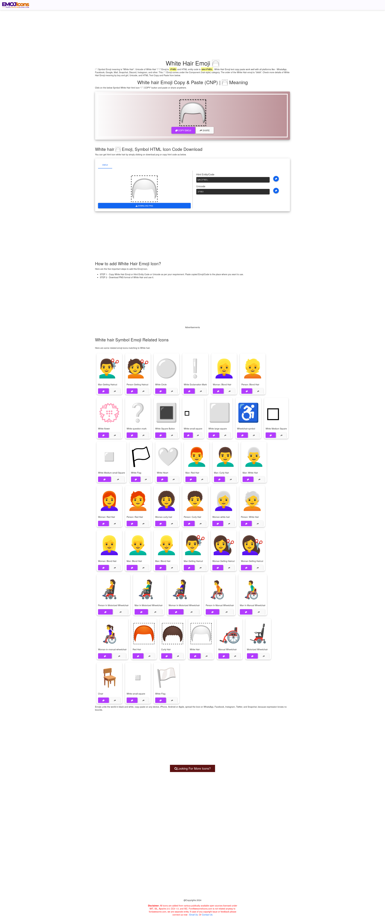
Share (206, 130)
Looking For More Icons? (194, 768)
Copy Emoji (184, 130)
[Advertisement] (194, 31)
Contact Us (207, 914)
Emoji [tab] (105, 164)
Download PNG (145, 205)
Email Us (193, 914)
